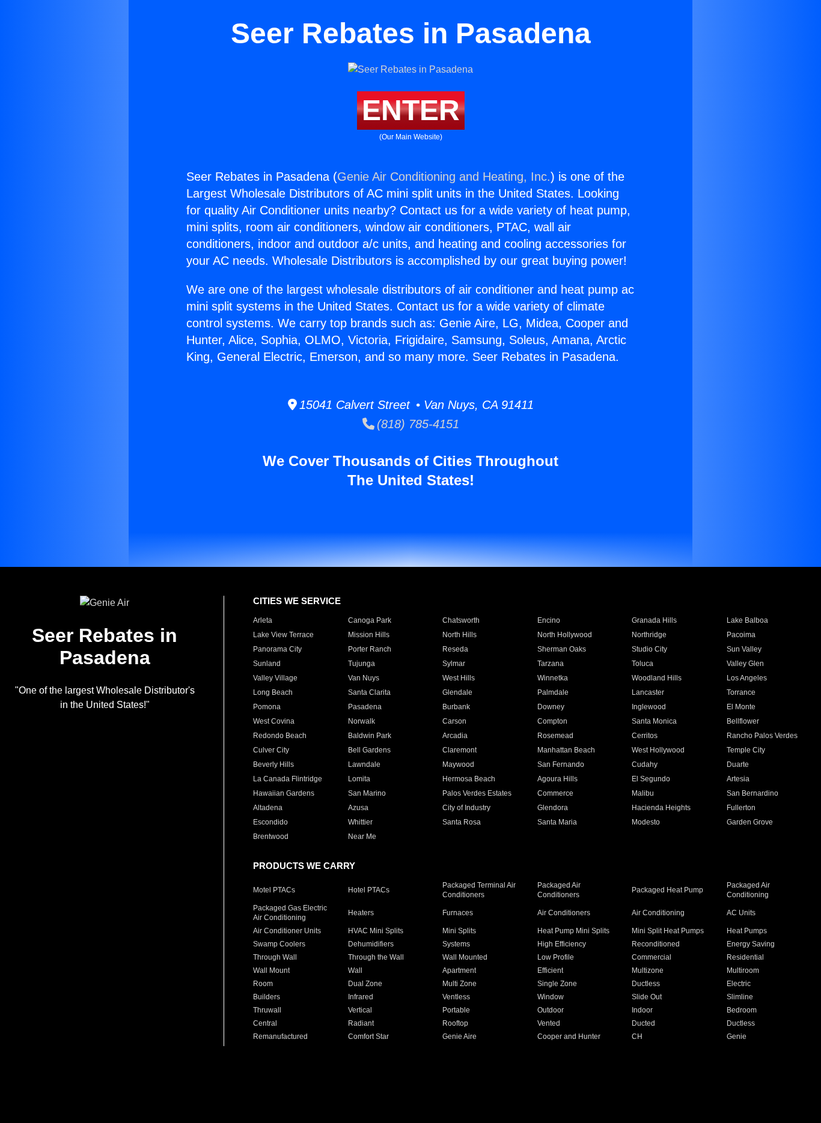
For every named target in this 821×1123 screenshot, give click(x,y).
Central (265, 1023)
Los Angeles (747, 678)
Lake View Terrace (283, 635)
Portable (456, 1010)
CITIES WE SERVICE (297, 601)
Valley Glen (745, 663)
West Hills (458, 678)
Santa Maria (557, 822)
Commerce (555, 793)
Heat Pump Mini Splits (573, 931)
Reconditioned (656, 944)
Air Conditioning (658, 913)
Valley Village (275, 678)
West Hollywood (658, 750)
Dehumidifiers (371, 944)
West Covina (274, 721)
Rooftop (455, 1023)
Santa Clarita (369, 692)
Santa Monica (654, 721)
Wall (355, 970)
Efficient (550, 970)
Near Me (362, 836)
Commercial (651, 957)
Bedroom (742, 1010)
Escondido (270, 822)
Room (263, 983)
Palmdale (553, 692)
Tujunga (361, 663)
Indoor (642, 1010)
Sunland (267, 663)
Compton (552, 721)
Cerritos (645, 735)
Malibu (643, 793)
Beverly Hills (273, 764)
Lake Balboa (747, 620)
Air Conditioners (563, 913)
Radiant (361, 1023)
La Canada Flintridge (287, 779)
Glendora (552, 808)
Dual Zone (365, 983)
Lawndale (364, 764)
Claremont (459, 750)
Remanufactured (280, 1036)
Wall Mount (271, 970)
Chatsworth (461, 620)
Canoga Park (369, 620)
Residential (745, 957)
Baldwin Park (369, 735)
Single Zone (557, 983)
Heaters (361, 913)
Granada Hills (654, 620)
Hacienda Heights (661, 808)
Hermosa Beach (468, 779)
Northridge (649, 635)
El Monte (741, 707)
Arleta (262, 620)
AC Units (741, 913)
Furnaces (457, 913)
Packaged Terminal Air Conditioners (479, 890)
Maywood (458, 764)
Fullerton (741, 808)
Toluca (642, 663)
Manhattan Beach (566, 750)
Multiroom (743, 970)
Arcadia (455, 735)
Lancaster (648, 692)
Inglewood (649, 707)
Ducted (643, 1023)
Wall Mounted (464, 957)
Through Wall (275, 957)
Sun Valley (744, 649)
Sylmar (453, 663)
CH (637, 1036)
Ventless (456, 997)
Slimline (740, 997)
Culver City (271, 750)
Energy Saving (751, 944)
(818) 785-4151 (416, 424)
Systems (456, 944)
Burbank (456, 707)
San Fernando (560, 764)
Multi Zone (459, 983)
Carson (454, 721)
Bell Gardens (369, 750)
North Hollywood (564, 635)
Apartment (459, 970)
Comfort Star (368, 1036)
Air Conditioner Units (287, 931)
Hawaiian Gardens (283, 793)
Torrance (741, 692)
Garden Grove (750, 822)
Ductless (646, 983)
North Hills (459, 635)
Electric (739, 983)
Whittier (360, 822)
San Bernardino (752, 793)
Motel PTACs (274, 890)
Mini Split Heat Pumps (668, 931)
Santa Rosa (461, 822)
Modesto (646, 822)
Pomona (267, 707)
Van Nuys (363, 678)
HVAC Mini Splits (375, 931)
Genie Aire (459, 1036)
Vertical (360, 1010)
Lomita (359, 779)
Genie (736, 1036)
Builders (266, 997)
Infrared (360, 997)
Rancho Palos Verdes (762, 735)
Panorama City (277, 649)
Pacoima (741, 635)
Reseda (455, 649)
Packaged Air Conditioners (559, 890)
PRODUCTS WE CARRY (304, 866)
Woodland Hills (657, 678)
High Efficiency (561, 944)
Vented (548, 1023)
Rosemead (555, 735)
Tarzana (550, 663)
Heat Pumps (747, 931)
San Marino (367, 793)
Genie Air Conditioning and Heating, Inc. (444, 176)
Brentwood (270, 836)
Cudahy (645, 764)
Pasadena (365, 707)
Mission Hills (368, 635)
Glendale (457, 692)
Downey (550, 707)
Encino (548, 620)
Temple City (746, 750)
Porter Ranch (369, 649)
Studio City (649, 649)
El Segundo (651, 779)
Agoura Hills (557, 779)
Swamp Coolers (279, 944)
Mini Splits (459, 931)
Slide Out (647, 997)
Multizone (648, 970)
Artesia (738, 779)
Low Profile (555, 957)
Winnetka (552, 678)
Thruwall (267, 1010)
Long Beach (273, 692)
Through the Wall (376, 957)
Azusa (358, 808)
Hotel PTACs (368, 890)
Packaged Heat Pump (667, 890)
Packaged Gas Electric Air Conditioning (290, 913)
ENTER (411, 110)
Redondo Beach (280, 735)
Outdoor (550, 1010)
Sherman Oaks (561, 649)
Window (550, 997)
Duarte (738, 764)
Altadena (267, 808)
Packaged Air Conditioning (748, 890)
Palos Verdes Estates (476, 793)
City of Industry (466, 808)
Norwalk (361, 721)
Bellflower (743, 721)
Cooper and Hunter (568, 1036)
